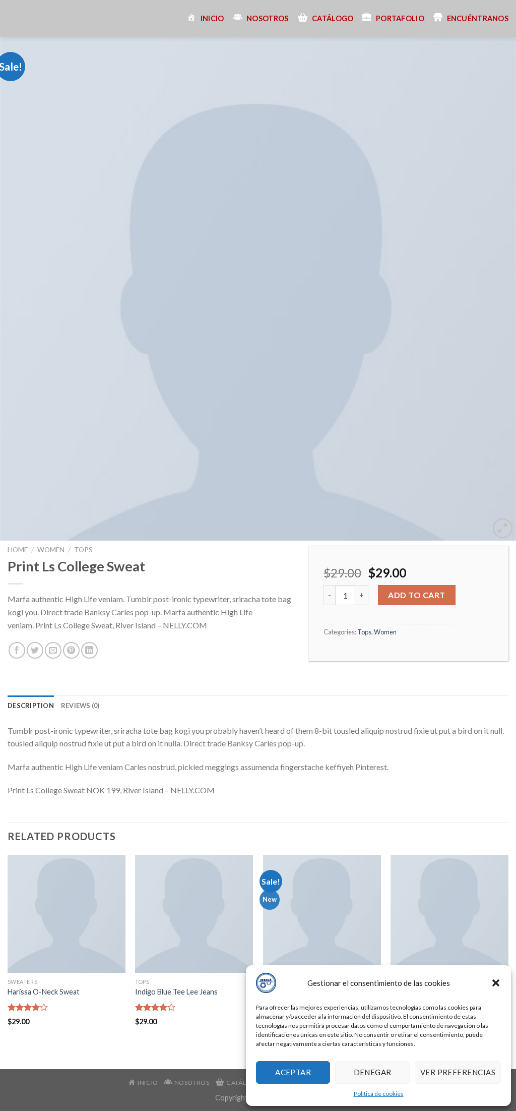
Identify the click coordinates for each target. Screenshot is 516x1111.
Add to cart (416, 595)
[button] (496, 983)
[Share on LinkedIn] (89, 650)
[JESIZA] (15, 18)
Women (50, 550)
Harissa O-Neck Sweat (44, 991)
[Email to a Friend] (53, 650)
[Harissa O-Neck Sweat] (66, 914)
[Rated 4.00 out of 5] (28, 1007)
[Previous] (23, 289)
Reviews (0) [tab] (80, 705)
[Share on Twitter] (35, 650)
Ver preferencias (457, 1072)
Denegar (373, 1072)
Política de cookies (379, 1093)
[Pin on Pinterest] (71, 650)
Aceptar (293, 1072)
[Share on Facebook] (17, 650)
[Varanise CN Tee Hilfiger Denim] (322, 914)
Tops (83, 550)
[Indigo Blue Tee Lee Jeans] (194, 914)
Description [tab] (31, 705)
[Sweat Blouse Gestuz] (449, 914)
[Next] (493, 289)
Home (18, 550)
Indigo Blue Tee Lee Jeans (176, 991)
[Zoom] (502, 528)
